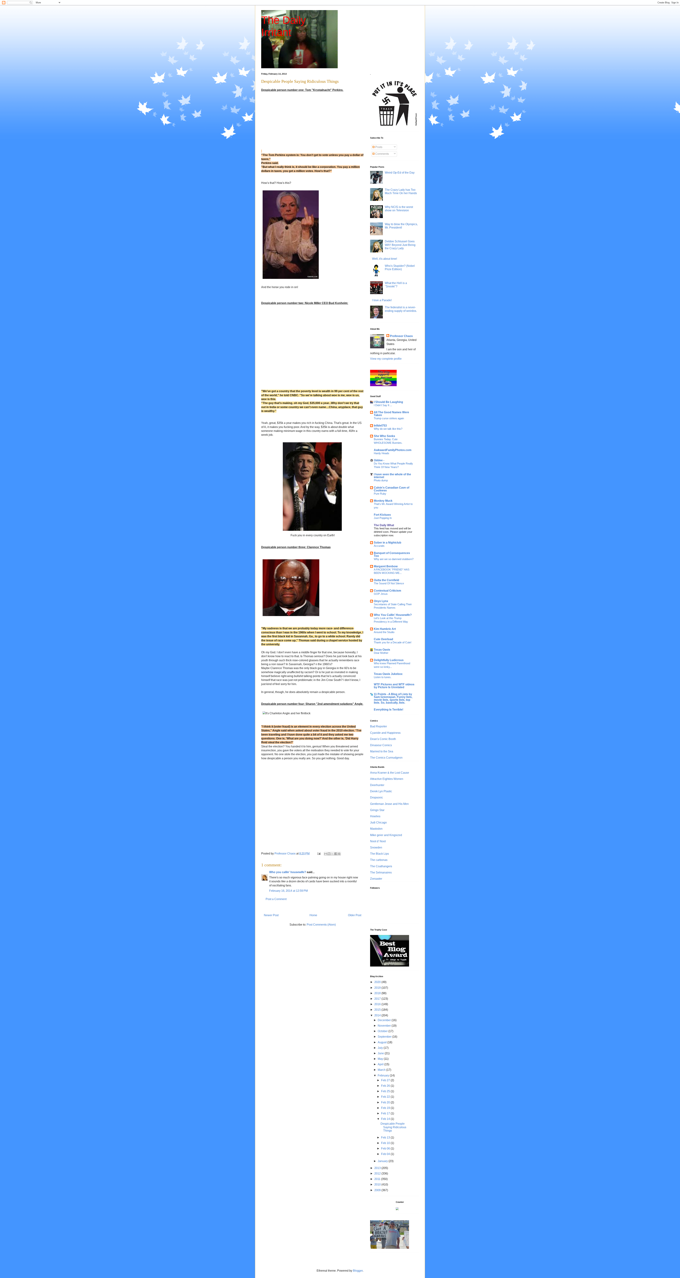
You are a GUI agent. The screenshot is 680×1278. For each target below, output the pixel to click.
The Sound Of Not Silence (389, 583)
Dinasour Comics (381, 745)
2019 (377, 987)
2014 (377, 1015)
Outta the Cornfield (386, 580)
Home (313, 915)
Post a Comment (276, 899)
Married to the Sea (381, 751)
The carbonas (378, 859)
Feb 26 (386, 1085)
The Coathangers (381, 866)
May (381, 1058)
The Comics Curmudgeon (386, 757)
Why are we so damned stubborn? (393, 559)
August (382, 1042)
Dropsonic (376, 797)
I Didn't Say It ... (383, 405)
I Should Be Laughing (388, 401)
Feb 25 (386, 1091)
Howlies (375, 816)
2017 (377, 998)
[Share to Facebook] (336, 854)
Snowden (376, 847)
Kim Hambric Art (385, 628)
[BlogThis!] (329, 854)
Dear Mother (381, 652)
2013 (377, 1168)
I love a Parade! (382, 300)
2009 (377, 1190)
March (382, 1069)
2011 (377, 1178)
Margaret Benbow (386, 566)
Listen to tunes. (382, 677)
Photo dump (381, 480)
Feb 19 (386, 1107)
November (385, 1025)
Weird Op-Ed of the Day (400, 172)
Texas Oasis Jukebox (388, 673)
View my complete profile (386, 358)
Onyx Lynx (381, 601)
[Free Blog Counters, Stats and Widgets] (397, 1209)
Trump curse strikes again (389, 418)
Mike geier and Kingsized (386, 835)
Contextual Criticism (387, 590)
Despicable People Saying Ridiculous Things (393, 1127)
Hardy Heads (381, 453)
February (384, 1075)
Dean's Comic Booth (383, 738)
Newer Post (271, 915)
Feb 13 (386, 1137)
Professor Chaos (401, 336)
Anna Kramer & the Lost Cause (389, 772)
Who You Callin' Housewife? (393, 614)
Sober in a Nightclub (387, 542)
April (381, 1064)
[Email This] (325, 854)
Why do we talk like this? (388, 428)
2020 (377, 982)
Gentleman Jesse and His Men (389, 803)
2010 (377, 1184)
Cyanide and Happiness (385, 732)
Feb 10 (386, 1143)
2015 (377, 1009)
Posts (378, 147)
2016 (377, 1004)
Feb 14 (386, 1118)
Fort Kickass (382, 514)
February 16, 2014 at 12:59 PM (288, 890)
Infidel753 (380, 425)
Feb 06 (386, 1148)
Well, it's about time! (384, 258)
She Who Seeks (384, 436)
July (381, 1047)
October (383, 1031)
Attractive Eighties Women (386, 778)
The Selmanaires (381, 872)
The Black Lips (379, 853)
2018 (377, 993)
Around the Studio (384, 632)
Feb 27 (386, 1080)
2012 (377, 1173)
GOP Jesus (381, 593)
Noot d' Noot (378, 841)
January (383, 1161)
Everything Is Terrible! (388, 709)
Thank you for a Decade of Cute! (392, 642)
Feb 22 (386, 1096)
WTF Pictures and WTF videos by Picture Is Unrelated (394, 686)
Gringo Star (377, 810)
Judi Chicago (378, 822)
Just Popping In (383, 517)
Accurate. (379, 545)
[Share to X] (332, 854)
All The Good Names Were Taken (391, 414)
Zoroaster (376, 878)
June (381, 1053)
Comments (382, 153)
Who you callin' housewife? (287, 872)
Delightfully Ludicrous (389, 660)
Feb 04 (386, 1154)
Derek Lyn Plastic (381, 791)
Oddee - (379, 460)
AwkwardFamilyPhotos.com (392, 450)
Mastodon (376, 828)
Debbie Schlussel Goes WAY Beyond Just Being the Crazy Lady (400, 245)
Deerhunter (377, 785)
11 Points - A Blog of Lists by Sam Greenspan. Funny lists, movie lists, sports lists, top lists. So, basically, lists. (393, 698)
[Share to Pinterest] (339, 854)
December (385, 1020)
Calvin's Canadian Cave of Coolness (391, 489)
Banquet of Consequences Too (392, 554)
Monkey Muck (383, 500)
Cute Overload (383, 639)
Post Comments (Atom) (321, 924)
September (385, 1036)
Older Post (354, 915)
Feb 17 (386, 1113)
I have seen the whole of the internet (392, 476)
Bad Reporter (378, 726)
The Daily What (384, 525)
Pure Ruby (380, 493)
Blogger (358, 1270)
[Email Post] (318, 853)
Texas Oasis (382, 649)
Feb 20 (386, 1102)
